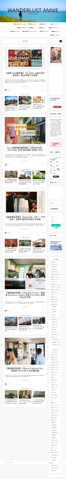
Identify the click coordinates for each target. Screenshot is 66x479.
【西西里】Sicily (54, 337)
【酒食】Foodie (53, 450)
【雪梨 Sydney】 (54, 470)
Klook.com (52, 202)
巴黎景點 (53, 314)
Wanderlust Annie (33, 10)
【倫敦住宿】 (53, 422)
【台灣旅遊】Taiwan (54, 264)
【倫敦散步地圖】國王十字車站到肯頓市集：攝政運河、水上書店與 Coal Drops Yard (11, 108)
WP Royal (11, 462)
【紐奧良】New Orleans (55, 407)
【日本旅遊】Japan (54, 269)
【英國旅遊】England (21, 27)
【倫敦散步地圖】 (54, 432)
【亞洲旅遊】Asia (41, 27)
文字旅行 (52, 294)
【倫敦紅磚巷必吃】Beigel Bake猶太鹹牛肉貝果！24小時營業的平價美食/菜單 (25, 328)
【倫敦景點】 (53, 435)
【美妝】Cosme (54, 387)
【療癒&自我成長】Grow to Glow (29, 31)
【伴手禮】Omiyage (54, 452)
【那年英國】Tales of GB (55, 364)
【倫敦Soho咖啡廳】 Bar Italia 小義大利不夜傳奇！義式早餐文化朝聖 (25, 74)
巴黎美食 (53, 316)
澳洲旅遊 (51, 462)
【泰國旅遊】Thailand (54, 271)
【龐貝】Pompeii (54, 354)
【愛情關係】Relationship (55, 289)
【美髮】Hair (53, 392)
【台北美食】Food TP (55, 455)
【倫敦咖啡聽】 (28, 71)
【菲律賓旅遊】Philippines (55, 274)
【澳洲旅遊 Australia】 (55, 35)
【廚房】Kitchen (53, 374)
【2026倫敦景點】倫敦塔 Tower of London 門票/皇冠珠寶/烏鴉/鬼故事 (25, 401)
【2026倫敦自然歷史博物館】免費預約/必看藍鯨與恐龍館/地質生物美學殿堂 (11, 181)
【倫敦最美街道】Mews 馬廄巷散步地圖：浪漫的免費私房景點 (11, 329)
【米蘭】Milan (53, 329)
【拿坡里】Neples (54, 324)
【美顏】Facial (53, 389)
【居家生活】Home (54, 372)
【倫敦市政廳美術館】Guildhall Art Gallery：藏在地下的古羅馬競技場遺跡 (39, 250)
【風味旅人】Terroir (43, 31)
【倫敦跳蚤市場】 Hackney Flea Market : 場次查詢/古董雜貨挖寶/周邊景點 (25, 107)
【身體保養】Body (54, 394)
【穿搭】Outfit (53, 382)
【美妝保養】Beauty (54, 384)
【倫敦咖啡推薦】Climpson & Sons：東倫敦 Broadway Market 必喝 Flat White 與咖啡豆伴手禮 (25, 294)
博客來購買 (54, 61)
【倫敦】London (53, 24)
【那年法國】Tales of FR (55, 362)
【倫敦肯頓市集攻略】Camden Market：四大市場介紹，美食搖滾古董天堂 (38, 327)
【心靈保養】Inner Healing (55, 286)
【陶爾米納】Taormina (56, 342)
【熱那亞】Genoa (54, 327)
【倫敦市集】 (53, 430)
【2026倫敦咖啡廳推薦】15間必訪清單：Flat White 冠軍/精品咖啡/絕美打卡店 (25, 148)
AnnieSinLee (9, 89)
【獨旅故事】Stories (54, 359)
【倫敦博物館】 (54, 424)
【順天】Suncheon (54, 281)
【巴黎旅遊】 (53, 306)
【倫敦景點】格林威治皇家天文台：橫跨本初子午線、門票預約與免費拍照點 (25, 182)
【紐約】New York (54, 412)
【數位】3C (53, 377)
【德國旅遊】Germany (55, 299)
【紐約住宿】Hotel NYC (55, 415)
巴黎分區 (53, 309)
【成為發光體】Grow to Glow (55, 284)
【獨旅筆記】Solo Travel (53, 27)
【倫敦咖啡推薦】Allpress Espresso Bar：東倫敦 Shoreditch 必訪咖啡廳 (25, 369)
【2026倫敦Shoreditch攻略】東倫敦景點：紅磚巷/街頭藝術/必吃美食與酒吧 (25, 250)
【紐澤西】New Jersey (55, 410)
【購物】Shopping (54, 397)
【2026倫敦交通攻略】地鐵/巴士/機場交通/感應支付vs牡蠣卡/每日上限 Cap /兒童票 (11, 401)
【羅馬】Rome (54, 332)
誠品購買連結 (58, 61)
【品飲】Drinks (54, 457)
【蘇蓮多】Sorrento (54, 334)
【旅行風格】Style (54, 379)
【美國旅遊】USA (32, 27)
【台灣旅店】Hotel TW (55, 369)
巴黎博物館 (54, 311)
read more (25, 86)
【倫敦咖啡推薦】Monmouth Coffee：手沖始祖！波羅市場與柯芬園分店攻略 (25, 218)
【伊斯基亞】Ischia (54, 322)
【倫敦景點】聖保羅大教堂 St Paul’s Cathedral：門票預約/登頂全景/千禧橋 (39, 182)
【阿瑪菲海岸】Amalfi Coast (56, 344)
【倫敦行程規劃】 (54, 440)
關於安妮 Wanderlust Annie (20, 24)
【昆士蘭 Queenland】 (55, 467)
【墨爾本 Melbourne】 (55, 465)
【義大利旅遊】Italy (43, 24)
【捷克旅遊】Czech (54, 301)
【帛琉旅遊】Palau (54, 266)
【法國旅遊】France (55, 31)
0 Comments (43, 89)
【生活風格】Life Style (14, 31)
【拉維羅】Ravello (55, 349)
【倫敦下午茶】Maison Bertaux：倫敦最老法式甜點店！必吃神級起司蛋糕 (39, 106)
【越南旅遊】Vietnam (54, 276)
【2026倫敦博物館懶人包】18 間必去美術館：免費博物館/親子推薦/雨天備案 (11, 250)
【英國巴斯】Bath (54, 445)
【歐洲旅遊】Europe (32, 24)
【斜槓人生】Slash (54, 291)
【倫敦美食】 (53, 437)
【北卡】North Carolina (55, 405)
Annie (52, 400)
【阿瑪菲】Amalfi (55, 352)
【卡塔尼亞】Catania (55, 339)
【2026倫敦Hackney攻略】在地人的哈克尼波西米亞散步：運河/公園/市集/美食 (39, 401)
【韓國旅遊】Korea (54, 279)
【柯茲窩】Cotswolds (54, 442)
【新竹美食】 (53, 460)
